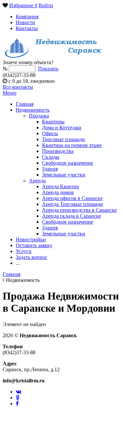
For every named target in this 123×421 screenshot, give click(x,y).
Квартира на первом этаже (72, 145)
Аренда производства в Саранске (79, 210)
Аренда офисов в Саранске (72, 198)
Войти (46, 5)
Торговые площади (63, 139)
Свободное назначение (67, 163)
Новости (25, 22)
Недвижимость (33, 110)
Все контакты (18, 87)
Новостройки (31, 239)
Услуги (23, 251)
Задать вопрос (31, 257)
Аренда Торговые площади (72, 204)
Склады (50, 157)
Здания (50, 169)
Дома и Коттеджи (61, 127)
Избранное (23, 5)
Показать (48, 68)
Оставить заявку (34, 245)
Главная (24, 104)
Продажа (39, 116)
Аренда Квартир (60, 186)
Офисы (50, 133)
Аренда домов (58, 192)
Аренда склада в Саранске (71, 216)
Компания (27, 16)
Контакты (27, 28)
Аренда (37, 180)
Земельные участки (63, 174)
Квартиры (53, 121)
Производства (57, 151)
